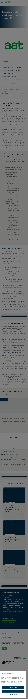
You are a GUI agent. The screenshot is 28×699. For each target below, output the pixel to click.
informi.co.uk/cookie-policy (6, 684)
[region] (13, 684)
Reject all (13, 691)
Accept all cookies (13, 687)
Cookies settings (13, 694)
